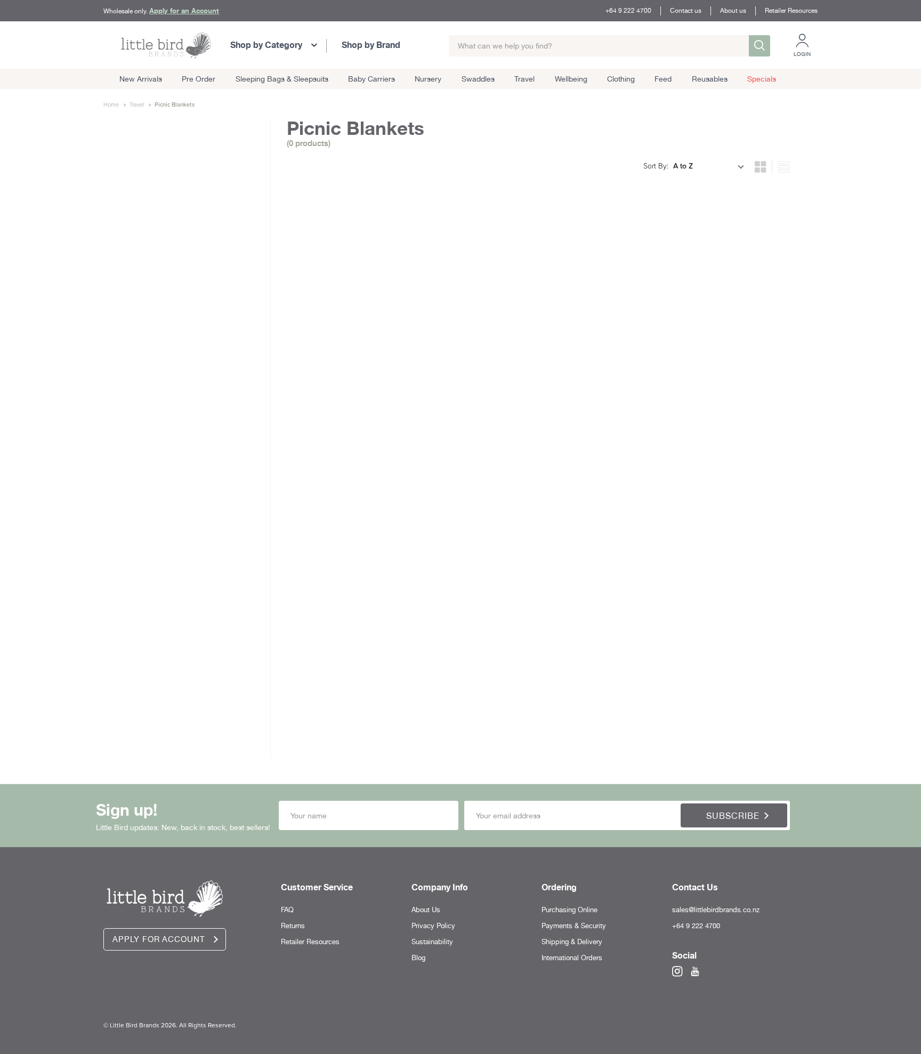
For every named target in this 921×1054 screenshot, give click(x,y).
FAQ (287, 910)
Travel (524, 79)
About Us (425, 910)
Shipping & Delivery (572, 942)
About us (733, 10)
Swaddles (478, 79)
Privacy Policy (433, 926)
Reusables (710, 79)
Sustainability (432, 942)
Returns (293, 926)
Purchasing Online (569, 910)
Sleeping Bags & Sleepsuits (282, 79)
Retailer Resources (791, 10)
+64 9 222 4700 (628, 10)
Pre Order (198, 79)
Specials (761, 79)
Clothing (621, 79)
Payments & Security (574, 926)
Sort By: (655, 165)
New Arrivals (140, 79)
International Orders (572, 958)
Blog (418, 958)
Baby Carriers (371, 79)
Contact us (685, 10)
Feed (663, 79)
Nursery (428, 79)
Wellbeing (571, 79)
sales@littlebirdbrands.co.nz (716, 910)
